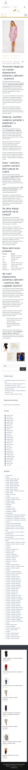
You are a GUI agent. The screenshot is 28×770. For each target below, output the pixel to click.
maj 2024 (8, 446)
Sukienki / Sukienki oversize (13, 604)
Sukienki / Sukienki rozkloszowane (14, 609)
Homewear (8, 506)
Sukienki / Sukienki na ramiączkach (14, 599)
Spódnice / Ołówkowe (11, 554)
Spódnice (8, 547)
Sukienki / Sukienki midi (12, 592)
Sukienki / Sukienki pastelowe (13, 605)
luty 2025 (8, 434)
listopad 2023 (9, 454)
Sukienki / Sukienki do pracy (13, 576)
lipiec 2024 (9, 442)
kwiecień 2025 (9, 430)
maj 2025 (8, 429)
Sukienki (8, 569)
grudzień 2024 (9, 437)
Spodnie (8, 563)
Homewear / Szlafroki (11, 511)
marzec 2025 (9, 432)
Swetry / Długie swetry (11, 624)
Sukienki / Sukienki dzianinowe (13, 580)
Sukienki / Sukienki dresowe (13, 578)
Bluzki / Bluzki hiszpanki (12, 480)
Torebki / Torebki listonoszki (13, 636)
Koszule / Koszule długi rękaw (13, 523)
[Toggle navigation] (25, 15)
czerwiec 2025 (9, 427)
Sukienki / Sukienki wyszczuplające (14, 617)
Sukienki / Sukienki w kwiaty (13, 612)
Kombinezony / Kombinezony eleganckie (16, 515)
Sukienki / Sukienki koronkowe (13, 587)
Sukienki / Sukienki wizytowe (13, 63)
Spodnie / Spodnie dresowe (12, 564)
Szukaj (5, 366)
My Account (3, 15)
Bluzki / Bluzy (9, 492)
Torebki (8, 631)
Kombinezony (9, 513)
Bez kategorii (9, 475)
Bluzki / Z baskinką (10, 494)
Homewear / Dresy (10, 508)
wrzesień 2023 (9, 458)
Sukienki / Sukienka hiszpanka (13, 571)
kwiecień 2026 (9, 420)
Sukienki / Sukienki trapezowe (13, 611)
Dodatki (8, 496)
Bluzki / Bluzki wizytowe (12, 489)
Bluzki (7, 477)
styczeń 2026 (9, 422)
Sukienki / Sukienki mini (12, 593)
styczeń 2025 (9, 436)
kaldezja (17, 62)
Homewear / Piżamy (11, 509)
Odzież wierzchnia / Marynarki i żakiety (15, 542)
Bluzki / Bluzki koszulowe (12, 484)
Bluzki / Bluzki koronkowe (12, 482)
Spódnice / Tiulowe (11, 559)
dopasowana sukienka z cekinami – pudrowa (11, 56)
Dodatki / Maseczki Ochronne (13, 499)
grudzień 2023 (9, 453)
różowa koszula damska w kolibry (14, 394)
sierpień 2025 (9, 424)
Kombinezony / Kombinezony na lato (15, 516)
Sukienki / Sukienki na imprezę (13, 597)
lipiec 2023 (9, 461)
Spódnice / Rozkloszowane (12, 556)
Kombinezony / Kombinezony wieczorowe (16, 520)
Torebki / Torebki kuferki (12, 635)
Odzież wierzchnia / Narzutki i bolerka (15, 544)
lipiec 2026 (9, 417)
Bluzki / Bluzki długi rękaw (12, 479)
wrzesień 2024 (9, 441)
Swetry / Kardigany (10, 626)
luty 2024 (8, 449)
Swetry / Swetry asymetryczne (13, 628)
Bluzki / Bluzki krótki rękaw (12, 485)
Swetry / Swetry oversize (12, 629)
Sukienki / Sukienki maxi (12, 590)
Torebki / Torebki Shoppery (12, 638)
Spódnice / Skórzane (11, 557)
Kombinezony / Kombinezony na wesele (15, 518)
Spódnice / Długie (10, 551)
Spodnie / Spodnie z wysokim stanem (15, 566)
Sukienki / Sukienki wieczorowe (13, 614)
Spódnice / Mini (10, 552)
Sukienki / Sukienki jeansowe (13, 583)
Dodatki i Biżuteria (10, 503)
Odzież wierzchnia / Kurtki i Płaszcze (15, 527)
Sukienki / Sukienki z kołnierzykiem (14, 621)
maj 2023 (8, 465)
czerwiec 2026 (9, 418)
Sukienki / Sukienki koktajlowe (13, 585)
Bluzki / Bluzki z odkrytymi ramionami (15, 491)
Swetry (8, 623)
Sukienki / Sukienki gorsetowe (13, 581)
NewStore (18, 766)
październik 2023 (10, 456)
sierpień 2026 (9, 415)
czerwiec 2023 (9, 463)
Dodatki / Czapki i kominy (12, 497)
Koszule (8, 521)
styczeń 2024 (9, 451)
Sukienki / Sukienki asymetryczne (14, 573)
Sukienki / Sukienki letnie (12, 588)
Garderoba (8, 504)
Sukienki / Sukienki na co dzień (13, 595)
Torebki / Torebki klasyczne (12, 633)
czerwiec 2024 (9, 444)
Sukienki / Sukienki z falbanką (13, 619)
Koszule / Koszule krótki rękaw (13, 525)
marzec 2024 (9, 448)
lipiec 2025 (9, 425)
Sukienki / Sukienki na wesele (13, 600)
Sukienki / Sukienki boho (12, 575)
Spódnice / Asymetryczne (12, 549)
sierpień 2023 (9, 460)
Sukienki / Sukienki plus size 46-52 (14, 607)
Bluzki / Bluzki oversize (11, 487)
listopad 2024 (9, 439)
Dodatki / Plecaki (10, 501)
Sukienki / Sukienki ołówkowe (13, 602)
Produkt (4, 63)
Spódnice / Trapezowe (11, 561)
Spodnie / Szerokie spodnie (12, 568)
